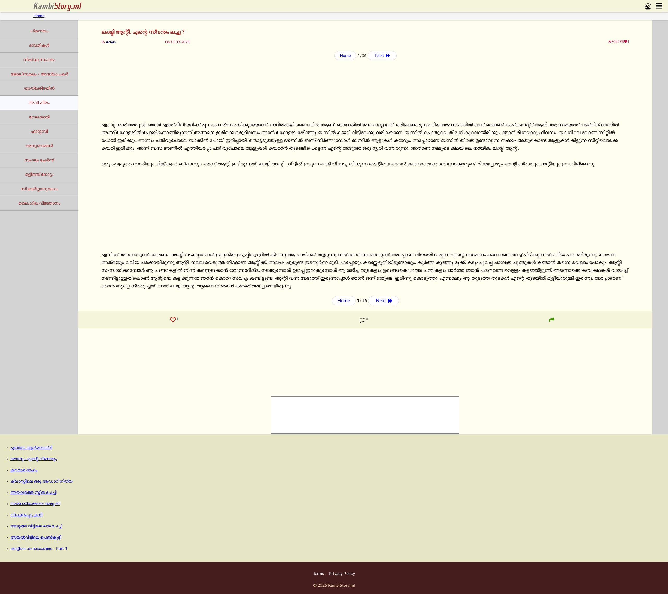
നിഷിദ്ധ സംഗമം (39, 60)
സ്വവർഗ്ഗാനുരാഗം (39, 189)
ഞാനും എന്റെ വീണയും (33, 459)
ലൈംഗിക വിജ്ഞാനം (39, 203)
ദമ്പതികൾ (39, 45)
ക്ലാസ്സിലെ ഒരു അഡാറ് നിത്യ (41, 481)
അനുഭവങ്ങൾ (39, 146)
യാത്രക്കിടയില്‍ (39, 88)
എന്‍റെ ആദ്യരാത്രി (31, 448)
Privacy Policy (342, 574)
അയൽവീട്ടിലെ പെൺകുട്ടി (35, 537)
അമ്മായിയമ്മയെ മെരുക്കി (35, 504)
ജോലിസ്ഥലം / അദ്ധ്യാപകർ (39, 74)
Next (380, 55)
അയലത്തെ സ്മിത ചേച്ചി (33, 492)
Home (38, 16)
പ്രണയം (39, 31)
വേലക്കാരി (39, 117)
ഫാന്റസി (39, 131)
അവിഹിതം (39, 103)
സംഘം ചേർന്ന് (39, 160)
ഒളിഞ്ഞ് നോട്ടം (39, 174)
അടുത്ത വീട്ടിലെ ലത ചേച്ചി (36, 526)
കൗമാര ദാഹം (23, 470)
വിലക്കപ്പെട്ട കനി (26, 515)
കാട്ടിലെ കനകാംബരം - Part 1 (38, 549)
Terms (318, 574)
